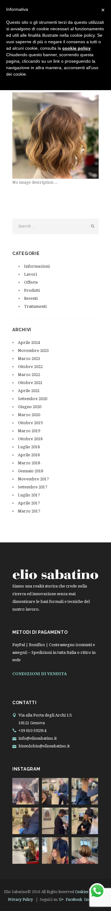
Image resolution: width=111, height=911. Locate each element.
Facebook (74, 899)
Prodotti (32, 290)
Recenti (31, 298)
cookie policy (76, 48)
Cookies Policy (87, 892)
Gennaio (30, 471)
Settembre (32, 398)
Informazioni (37, 266)
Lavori (30, 274)
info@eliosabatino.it (37, 738)
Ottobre (30, 366)
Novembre (33, 350)
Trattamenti (35, 306)
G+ (61, 899)
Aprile (29, 342)
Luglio (29, 447)
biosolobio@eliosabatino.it (44, 746)
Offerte (31, 282)
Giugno (29, 406)
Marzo (29, 358)
